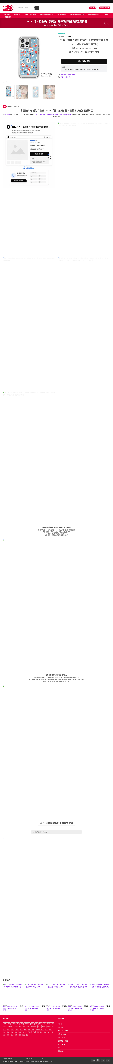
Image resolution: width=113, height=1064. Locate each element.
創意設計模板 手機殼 (55, 25)
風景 (16, 1035)
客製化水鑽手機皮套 (8, 1026)
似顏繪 (13, 1023)
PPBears (7, 114)
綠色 (16, 1032)
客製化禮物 (18, 1026)
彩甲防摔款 (50, 114)
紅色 (12, 1032)
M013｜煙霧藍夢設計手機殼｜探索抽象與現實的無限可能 (10, 1008)
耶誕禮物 (66, 77)
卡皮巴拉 (27, 1023)
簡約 (4, 1032)
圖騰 (32, 1023)
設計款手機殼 (93, 14)
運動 (4, 1035)
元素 (18, 1023)
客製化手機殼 (50, 1023)
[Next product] (105, 23)
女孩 (44, 1023)
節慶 (62, 77)
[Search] (37, 8)
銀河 (8, 1035)
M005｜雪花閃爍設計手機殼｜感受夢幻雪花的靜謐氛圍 (32, 1008)
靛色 (12, 1035)
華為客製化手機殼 (41, 1032)
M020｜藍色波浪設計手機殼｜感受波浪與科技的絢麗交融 (75, 1008)
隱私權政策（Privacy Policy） (34, 1059)
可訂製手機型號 (46, 14)
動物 (22, 1023)
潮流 (21, 1029)
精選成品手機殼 (75, 14)
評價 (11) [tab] (16, 106)
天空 (40, 1023)
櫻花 (12, 1029)
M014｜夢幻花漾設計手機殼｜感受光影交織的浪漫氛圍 (53, 1008)
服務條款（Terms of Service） (16, 1059)
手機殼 (43, 1026)
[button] (92, 8)
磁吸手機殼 (31, 1029)
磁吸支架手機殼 (40, 1029)
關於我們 (5, 1059)
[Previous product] (109, 23)
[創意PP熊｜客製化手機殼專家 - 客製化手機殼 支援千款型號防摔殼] (8, 8)
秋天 (46, 1029)
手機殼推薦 (50, 1026)
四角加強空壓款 (40, 114)
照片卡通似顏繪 (30, 14)
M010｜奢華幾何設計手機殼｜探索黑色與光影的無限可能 (97, 1008)
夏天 (36, 1023)
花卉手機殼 (28, 1032)
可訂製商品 (60, 14)
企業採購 (8, 17)
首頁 (45, 25)
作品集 (105, 14)
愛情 (39, 1026)
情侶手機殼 (33, 1026)
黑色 (24, 1035)
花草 (34, 1032)
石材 (25, 1029)
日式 (4, 1029)
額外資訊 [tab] (10, 106)
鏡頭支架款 (67, 114)
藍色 (70, 77)
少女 (28, 1026)
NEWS (6, 14)
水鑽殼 (17, 1029)
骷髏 (20, 1035)
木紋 (8, 1029)
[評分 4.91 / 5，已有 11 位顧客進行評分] (84, 33)
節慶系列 (66, 25)
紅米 (8, 1032)
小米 (24, 1026)
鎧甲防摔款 (58, 114)
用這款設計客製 (84, 61)
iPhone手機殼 (6, 1023)
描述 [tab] (5, 106)
